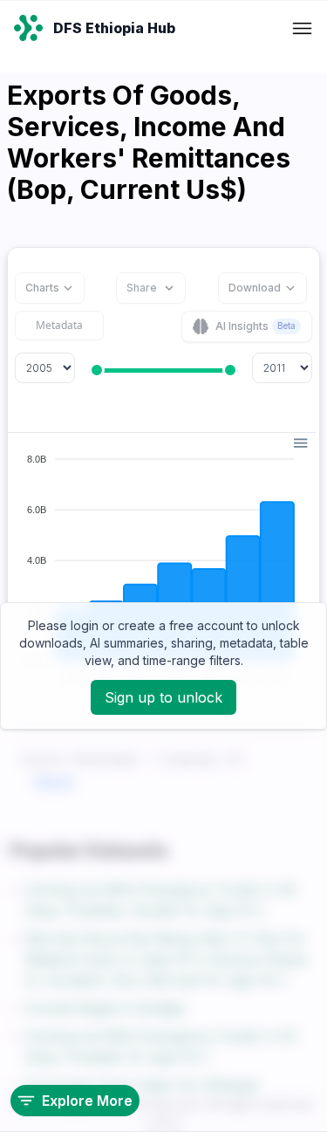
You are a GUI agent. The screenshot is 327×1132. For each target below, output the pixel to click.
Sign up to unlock (163, 697)
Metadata (59, 325)
